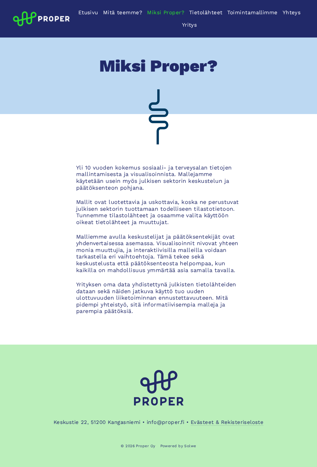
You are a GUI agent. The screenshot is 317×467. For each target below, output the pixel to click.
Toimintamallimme (252, 12)
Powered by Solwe (178, 446)
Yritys (189, 25)
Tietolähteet (205, 12)
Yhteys (292, 12)
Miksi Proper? (165, 12)
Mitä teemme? (122, 12)
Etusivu (88, 12)
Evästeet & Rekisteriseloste (227, 422)
